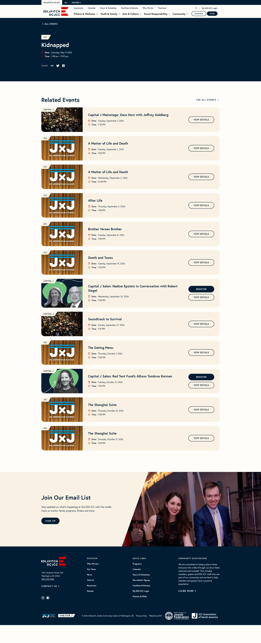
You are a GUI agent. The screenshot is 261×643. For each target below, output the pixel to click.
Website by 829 (155, 616)
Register (201, 289)
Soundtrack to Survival (105, 319)
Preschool (162, 8)
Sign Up (50, 520)
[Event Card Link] (62, 119)
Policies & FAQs (140, 596)
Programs (137, 564)
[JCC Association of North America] (205, 616)
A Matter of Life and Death (108, 143)
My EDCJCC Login (209, 8)
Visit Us (90, 580)
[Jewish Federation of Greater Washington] (177, 616)
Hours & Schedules (108, 8)
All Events (51, 23)
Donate (199, 13)
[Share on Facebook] (63, 66)
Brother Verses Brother (105, 229)
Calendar (92, 8)
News (89, 575)
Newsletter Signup (141, 580)
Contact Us (49, 586)
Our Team (91, 569)
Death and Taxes (100, 257)
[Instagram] (43, 597)
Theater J (76, 2)
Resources (91, 586)
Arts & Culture (130, 14)
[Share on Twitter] (58, 66)
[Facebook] (47, 597)
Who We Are (148, 8)
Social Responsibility (155, 14)
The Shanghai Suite (102, 405)
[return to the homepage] (53, 560)
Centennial (78, 8)
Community (179, 14)
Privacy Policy (141, 616)
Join (212, 13)
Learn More (186, 590)
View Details (201, 119)
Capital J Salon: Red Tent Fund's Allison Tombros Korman (130, 376)
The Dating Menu (100, 347)
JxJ (65, 2)
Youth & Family (108, 14)
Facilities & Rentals (129, 8)
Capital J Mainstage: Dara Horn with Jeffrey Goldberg (128, 115)
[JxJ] (48, 615)
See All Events (206, 99)
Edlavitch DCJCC (52, 2)
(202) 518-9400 (47, 579)
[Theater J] (67, 616)
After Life (95, 200)
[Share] (52, 66)
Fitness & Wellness (84, 14)
